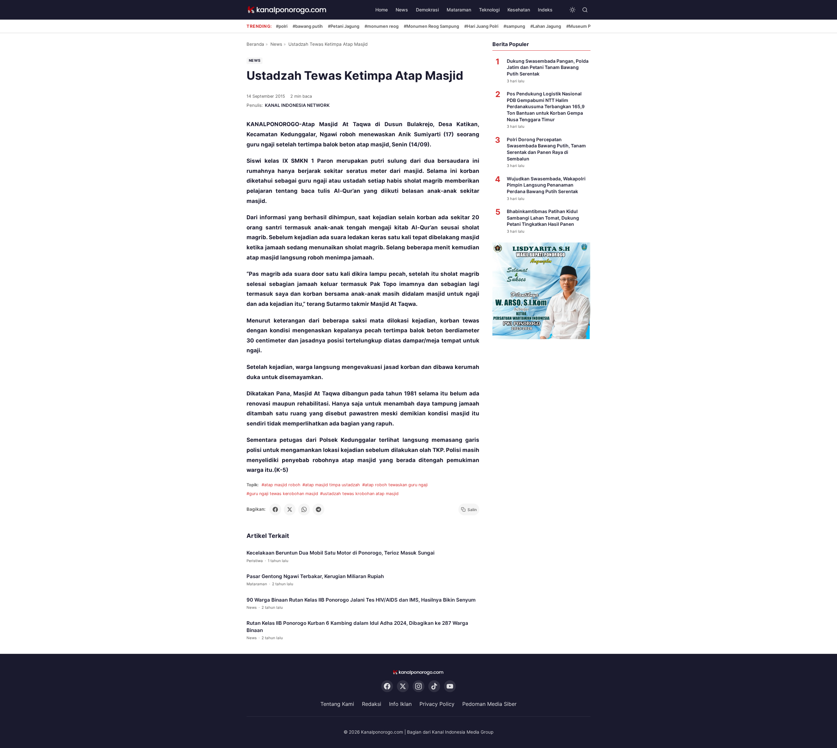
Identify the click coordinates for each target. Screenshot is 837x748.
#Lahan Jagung (545, 26)
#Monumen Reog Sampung (431, 26)
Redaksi (371, 704)
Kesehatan (518, 9)
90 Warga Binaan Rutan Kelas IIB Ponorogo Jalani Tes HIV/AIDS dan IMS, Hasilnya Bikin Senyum (361, 600)
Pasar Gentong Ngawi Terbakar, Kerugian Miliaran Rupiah (315, 576)
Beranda (255, 44)
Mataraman (459, 9)
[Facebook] (387, 686)
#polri (281, 26)
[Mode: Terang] (572, 9)
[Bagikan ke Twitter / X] (290, 509)
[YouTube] (450, 686)
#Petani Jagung (343, 26)
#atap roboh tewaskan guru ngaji (395, 484)
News (402, 9)
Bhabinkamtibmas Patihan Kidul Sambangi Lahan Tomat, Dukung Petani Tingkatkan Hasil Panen (543, 217)
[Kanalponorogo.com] (287, 10)
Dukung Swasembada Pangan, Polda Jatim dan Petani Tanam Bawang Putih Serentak (548, 67)
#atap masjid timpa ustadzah (331, 484)
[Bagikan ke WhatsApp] (304, 509)
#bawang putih (308, 26)
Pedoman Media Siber (489, 704)
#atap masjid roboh (281, 484)
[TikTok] (434, 686)
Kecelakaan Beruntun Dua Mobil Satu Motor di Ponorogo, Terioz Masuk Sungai (341, 553)
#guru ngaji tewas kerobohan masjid (282, 493)
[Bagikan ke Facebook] (275, 509)
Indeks (545, 9)
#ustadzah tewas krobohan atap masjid (359, 493)
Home (381, 9)
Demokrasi (427, 9)
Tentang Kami (337, 704)
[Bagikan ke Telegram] (318, 509)
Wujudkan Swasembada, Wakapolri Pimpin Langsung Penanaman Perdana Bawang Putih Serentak (546, 185)
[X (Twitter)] (403, 686)
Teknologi (489, 9)
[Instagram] (418, 686)
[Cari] (584, 9)
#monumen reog (382, 26)
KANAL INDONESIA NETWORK (297, 105)
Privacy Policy (436, 704)
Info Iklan (400, 704)
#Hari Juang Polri (481, 26)
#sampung (514, 26)
